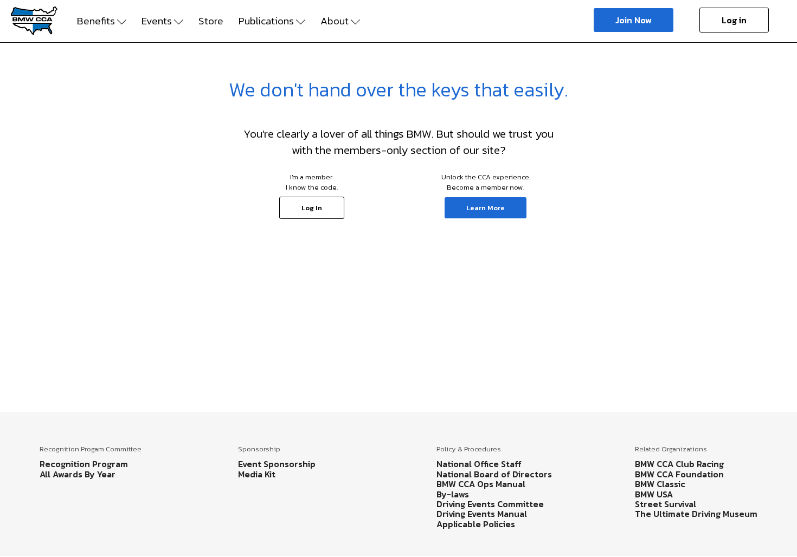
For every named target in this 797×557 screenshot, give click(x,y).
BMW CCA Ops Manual (480, 483)
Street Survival (665, 503)
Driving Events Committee (490, 503)
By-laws (452, 494)
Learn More (485, 208)
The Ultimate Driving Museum (696, 513)
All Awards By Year (77, 474)
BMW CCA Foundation (679, 474)
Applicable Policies (475, 523)
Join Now (633, 20)
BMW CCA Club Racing (679, 463)
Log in (734, 20)
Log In (311, 208)
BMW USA (654, 494)
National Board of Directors (494, 474)
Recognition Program (84, 463)
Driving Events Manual (481, 513)
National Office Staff (479, 463)
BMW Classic (660, 483)
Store (210, 21)
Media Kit (256, 474)
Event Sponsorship (277, 463)
